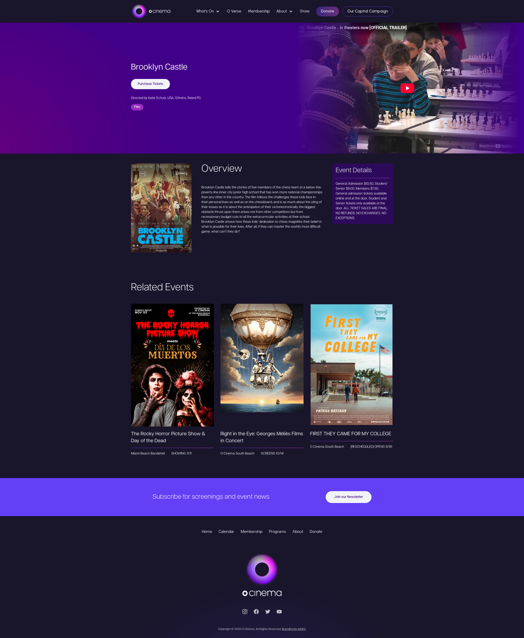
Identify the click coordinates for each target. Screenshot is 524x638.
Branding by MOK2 (294, 629)
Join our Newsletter (348, 497)
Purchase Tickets (150, 84)
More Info (172, 373)
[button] (208, 11)
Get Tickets (172, 357)
